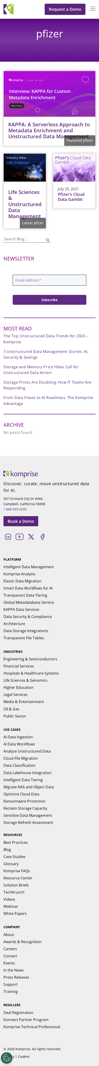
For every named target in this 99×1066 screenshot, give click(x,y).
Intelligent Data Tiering (23, 779)
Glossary (11, 863)
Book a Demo (21, 521)
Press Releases (16, 977)
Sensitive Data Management (27, 815)
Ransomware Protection (24, 801)
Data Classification (19, 765)
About (8, 934)
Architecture (14, 623)
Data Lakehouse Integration (27, 772)
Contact (10, 955)
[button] (90, 9)
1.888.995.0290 (14, 509)
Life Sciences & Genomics (25, 680)
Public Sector (14, 716)
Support (10, 984)
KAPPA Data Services (21, 609)
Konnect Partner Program (26, 1019)
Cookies (24, 1056)
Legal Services (15, 694)
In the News (13, 970)
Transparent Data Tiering (25, 595)
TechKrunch (13, 892)
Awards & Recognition (22, 941)
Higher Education (18, 687)
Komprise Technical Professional (31, 1026)
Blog (7, 849)
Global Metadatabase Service (28, 602)
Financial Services (18, 666)
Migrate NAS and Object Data (28, 786)
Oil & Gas (11, 709)
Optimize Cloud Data (21, 794)
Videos (9, 899)
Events (9, 963)
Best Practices (15, 842)
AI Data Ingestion (18, 736)
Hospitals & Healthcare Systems (31, 673)
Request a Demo (65, 9)
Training (10, 991)
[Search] (48, 240)
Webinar (10, 906)
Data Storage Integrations (25, 630)
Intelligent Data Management (28, 566)
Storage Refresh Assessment (28, 822)
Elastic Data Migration (22, 581)
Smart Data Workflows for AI (27, 588)
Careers (10, 948)
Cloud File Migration (20, 758)
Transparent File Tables (23, 637)
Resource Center (17, 877)
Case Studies (14, 856)
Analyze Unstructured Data (27, 751)
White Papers (15, 913)
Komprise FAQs (16, 870)
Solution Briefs (16, 885)
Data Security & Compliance (27, 616)
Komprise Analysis (19, 573)
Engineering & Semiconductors (30, 659)
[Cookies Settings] (6, 1058)
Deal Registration (18, 1012)
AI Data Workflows (19, 744)
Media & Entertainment (23, 701)
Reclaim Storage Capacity (25, 808)
